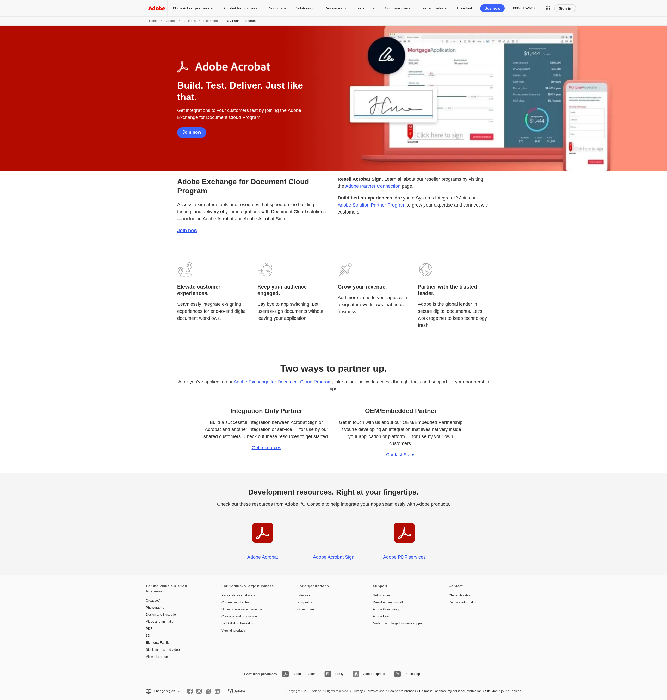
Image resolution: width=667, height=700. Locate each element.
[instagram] (199, 691)
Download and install (388, 602)
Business (189, 21)
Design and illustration (162, 614)
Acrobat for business (240, 8)
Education (304, 595)
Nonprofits (304, 602)
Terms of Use (375, 691)
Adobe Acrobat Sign (333, 557)
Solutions (303, 8)
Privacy (357, 691)
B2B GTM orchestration (237, 623)
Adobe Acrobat (262, 557)
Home (153, 21)
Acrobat (170, 21)
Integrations (211, 21)
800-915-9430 (524, 8)
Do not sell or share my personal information (450, 691)
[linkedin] (217, 691)
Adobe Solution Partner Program (371, 205)
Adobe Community (386, 609)
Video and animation (160, 621)
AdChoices (513, 691)
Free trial (464, 8)
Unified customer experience (241, 609)
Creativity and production (239, 616)
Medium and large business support (398, 623)
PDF (149, 628)
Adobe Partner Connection (372, 186)
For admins (365, 8)
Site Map (491, 691)
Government (306, 609)
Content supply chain (236, 602)
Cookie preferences (402, 691)
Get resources (266, 447)
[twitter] (208, 691)
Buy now (492, 8)
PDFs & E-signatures (191, 8)
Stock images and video (163, 650)
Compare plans (397, 8)
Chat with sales (459, 595)
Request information (463, 602)
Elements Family (157, 643)
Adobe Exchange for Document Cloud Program (283, 381)
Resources (333, 8)
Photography (155, 607)
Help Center (381, 595)
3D (148, 636)
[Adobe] (156, 8)
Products (275, 8)
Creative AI (153, 600)
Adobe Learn (382, 616)
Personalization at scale (238, 595)
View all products (158, 657)
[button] (548, 8)
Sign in (565, 8)
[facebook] (190, 691)
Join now (191, 132)
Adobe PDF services (404, 557)
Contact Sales (432, 8)
